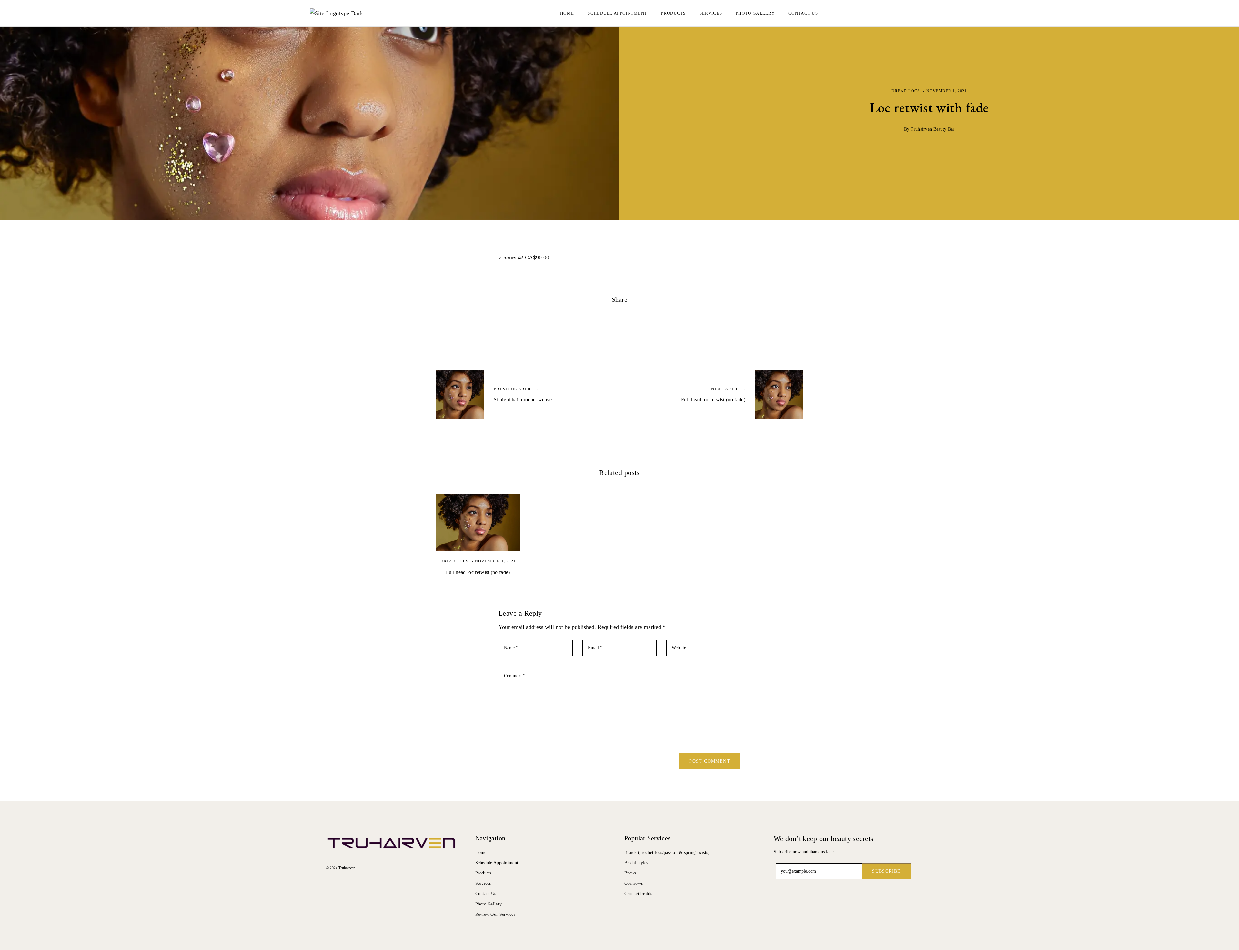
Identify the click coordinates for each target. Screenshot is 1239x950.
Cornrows (633, 883)
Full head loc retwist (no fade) (478, 572)
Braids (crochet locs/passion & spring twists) (667, 852)
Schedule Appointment (497, 862)
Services (711, 13)
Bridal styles (636, 862)
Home (567, 13)
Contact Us (803, 13)
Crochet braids (638, 893)
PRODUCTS (673, 13)
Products (483, 873)
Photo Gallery (755, 13)
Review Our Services (495, 914)
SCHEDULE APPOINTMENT (617, 13)
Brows (630, 873)
